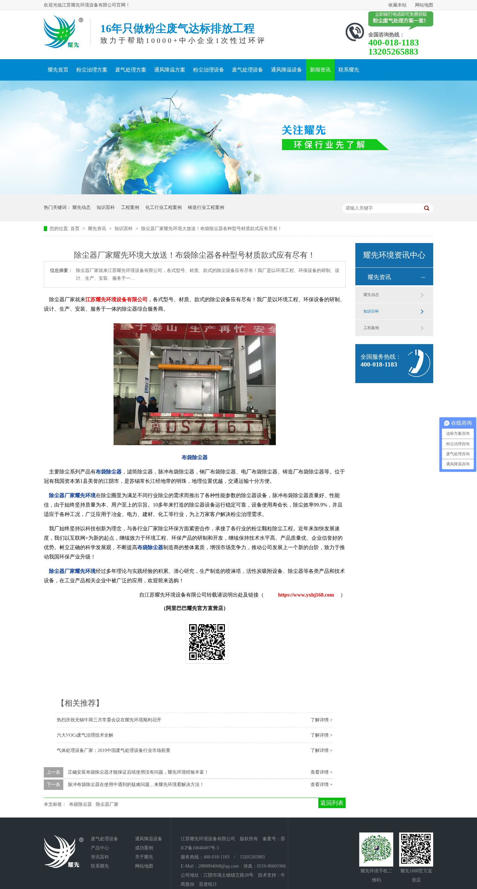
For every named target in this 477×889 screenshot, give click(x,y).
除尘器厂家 (107, 804)
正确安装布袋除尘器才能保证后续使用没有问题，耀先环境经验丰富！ (138, 772)
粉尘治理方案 (91, 69)
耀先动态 (81, 207)
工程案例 (130, 207)
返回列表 (332, 803)
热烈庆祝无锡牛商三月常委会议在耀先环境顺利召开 (109, 719)
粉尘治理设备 (208, 69)
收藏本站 (397, 5)
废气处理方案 (130, 69)
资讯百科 (100, 857)
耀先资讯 (97, 228)
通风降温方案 (169, 69)
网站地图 (424, 5)
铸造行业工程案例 (206, 207)
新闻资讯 (320, 69)
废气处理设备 (247, 69)
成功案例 (144, 847)
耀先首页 (58, 69)
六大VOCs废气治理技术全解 (85, 735)
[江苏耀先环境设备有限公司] (63, 31)
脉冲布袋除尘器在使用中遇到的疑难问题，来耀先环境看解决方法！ (136, 784)
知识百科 (106, 207)
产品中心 (100, 847)
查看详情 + (322, 772)
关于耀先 (144, 857)
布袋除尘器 (80, 804)
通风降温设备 (286, 69)
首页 (75, 228)
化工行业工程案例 (163, 207)
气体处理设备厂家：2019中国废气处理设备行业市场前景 (113, 750)
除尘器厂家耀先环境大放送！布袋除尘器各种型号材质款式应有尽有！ (211, 228)
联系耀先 (348, 69)
